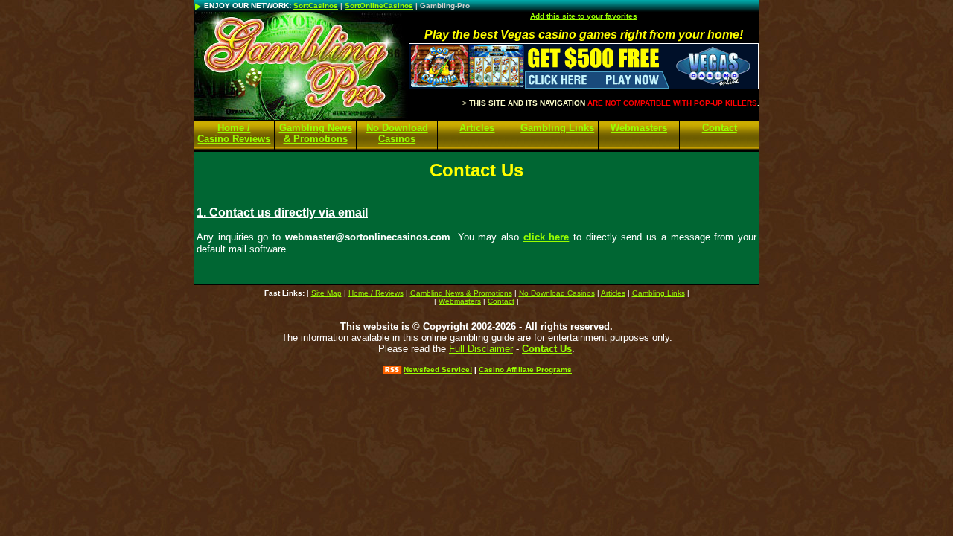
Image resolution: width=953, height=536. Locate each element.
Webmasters (639, 127)
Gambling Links (557, 127)
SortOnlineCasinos (379, 5)
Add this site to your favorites (583, 16)
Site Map (326, 293)
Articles (476, 127)
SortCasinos (315, 5)
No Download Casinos (397, 133)
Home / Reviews (376, 293)
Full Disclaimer (481, 348)
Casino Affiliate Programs (525, 370)
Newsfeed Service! (438, 370)
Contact (719, 127)
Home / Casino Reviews (233, 133)
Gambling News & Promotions (315, 133)
